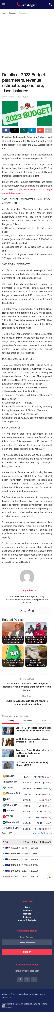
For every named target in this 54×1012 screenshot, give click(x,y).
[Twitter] (25, 610)
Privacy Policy (37, 994)
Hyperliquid (12, 822)
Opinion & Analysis (27, 920)
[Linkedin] (21, 610)
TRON (9, 816)
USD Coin (11, 805)
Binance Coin (13, 793)
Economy (13, 13)
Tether (9, 787)
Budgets (22, 13)
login (11, 716)
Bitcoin (10, 776)
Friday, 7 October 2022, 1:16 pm (15, 97)
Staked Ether (13, 828)
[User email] (33, 610)
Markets (27, 914)
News (27, 907)
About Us (6, 994)
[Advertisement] (27, 43)
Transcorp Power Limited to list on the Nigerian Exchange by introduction (32, 753)
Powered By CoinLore (42, 833)
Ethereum (11, 782)
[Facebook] (29, 610)
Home (4, 13)
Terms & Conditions (21, 994)
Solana (10, 810)
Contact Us (6, 997)
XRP (8, 799)
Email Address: (27, 937)
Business (27, 917)
